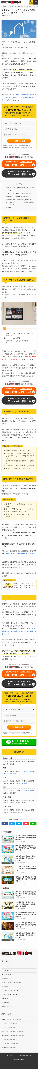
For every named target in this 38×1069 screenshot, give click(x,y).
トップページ (6, 966)
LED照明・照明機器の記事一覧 (12, 1031)
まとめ (8, 207)
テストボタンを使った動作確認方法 (19, 193)
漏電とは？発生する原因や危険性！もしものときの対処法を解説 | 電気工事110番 (24, 585)
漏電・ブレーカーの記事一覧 (12, 1019)
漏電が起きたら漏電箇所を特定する (19, 199)
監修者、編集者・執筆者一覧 (12, 982)
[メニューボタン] (35, 2)
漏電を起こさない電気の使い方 (17, 196)
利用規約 (5, 145)
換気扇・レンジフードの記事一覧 (13, 1035)
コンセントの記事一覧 (9, 1023)
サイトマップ (6, 1006)
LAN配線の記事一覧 (9, 1047)
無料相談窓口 (6, 1002)
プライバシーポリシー (14, 145)
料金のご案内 (6, 974)
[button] (5, 823)
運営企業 (5, 986)
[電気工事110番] (11, 2)
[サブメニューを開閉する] (34, 970)
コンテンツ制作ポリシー (10, 990)
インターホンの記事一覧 (10, 1043)
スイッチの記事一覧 (9, 1039)
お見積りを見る (19, 141)
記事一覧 (5, 978)
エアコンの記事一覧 (9, 1027)
